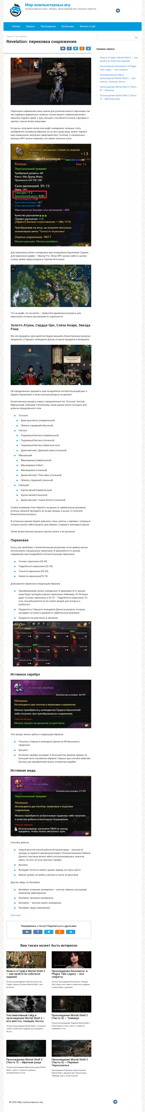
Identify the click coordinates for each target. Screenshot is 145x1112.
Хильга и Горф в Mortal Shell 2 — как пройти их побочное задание (25, 974)
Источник (16, 915)
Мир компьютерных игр (47, 5)
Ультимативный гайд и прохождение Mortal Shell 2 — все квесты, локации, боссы (25, 1018)
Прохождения (48, 26)
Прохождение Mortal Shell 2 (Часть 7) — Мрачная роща (24, 1061)
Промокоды (67, 26)
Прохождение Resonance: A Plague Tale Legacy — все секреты (70, 974)
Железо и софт (87, 26)
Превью (30, 26)
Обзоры (16, 26)
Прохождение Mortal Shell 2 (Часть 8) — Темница (70, 1017)
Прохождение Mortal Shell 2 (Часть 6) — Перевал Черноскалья (70, 1062)
